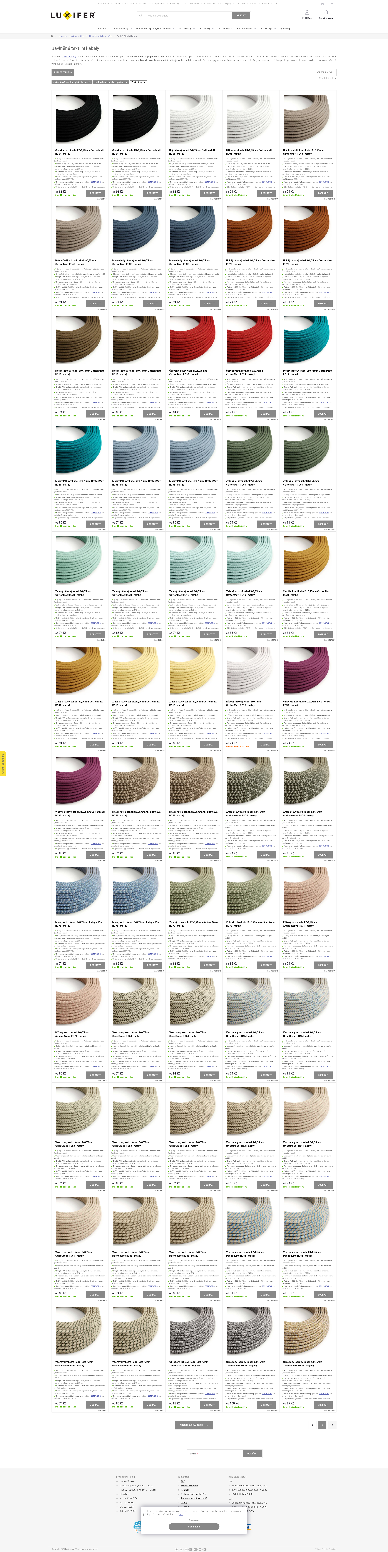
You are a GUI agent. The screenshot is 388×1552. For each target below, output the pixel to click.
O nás (276, 3)
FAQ (183, 1481)
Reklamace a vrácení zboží (125, 3)
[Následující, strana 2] (322, 1425)
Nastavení (194, 1520)
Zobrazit (95, 193)
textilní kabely (69, 56)
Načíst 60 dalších (191, 1425)
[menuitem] (104, 28)
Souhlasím (194, 1526)
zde (181, 1514)
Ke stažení (240, 3)
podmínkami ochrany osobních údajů (234, 1461)
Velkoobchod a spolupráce (153, 3)
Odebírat (252, 1453)
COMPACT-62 (96, 182)
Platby (184, 1502)
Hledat (241, 15)
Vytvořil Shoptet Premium (325, 1549)
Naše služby (193, 3)
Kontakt (253, 3)
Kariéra (265, 3)
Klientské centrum (189, 1485)
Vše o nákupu (103, 3)
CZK (328, 3)
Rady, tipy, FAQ (176, 3)
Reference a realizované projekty (217, 3)
